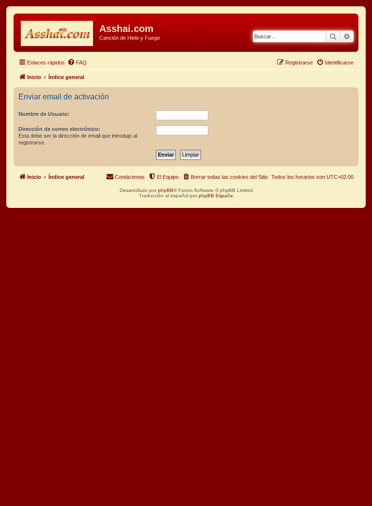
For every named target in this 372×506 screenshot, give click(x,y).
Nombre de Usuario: (44, 114)
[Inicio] (57, 31)
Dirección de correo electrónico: (59, 129)
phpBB (165, 190)
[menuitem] (77, 62)
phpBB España (216, 195)
